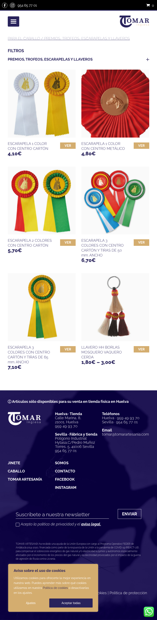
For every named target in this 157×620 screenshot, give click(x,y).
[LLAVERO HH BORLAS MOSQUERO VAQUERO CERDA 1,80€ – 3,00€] (115, 307)
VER (68, 146)
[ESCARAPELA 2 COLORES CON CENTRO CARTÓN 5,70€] (42, 201)
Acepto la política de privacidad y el (61, 524)
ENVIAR (129, 514)
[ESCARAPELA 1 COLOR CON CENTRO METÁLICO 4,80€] (115, 104)
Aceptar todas (71, 603)
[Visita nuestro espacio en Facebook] (4, 5)
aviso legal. (91, 524)
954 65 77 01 (27, 5)
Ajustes (31, 603)
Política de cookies (55, 588)
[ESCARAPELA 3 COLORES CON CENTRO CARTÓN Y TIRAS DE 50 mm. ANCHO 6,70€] (115, 201)
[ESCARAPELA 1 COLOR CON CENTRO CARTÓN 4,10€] (42, 104)
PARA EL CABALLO (24, 38)
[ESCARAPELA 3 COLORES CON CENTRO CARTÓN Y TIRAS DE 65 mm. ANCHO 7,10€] (42, 307)
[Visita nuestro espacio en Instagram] (12, 5)
